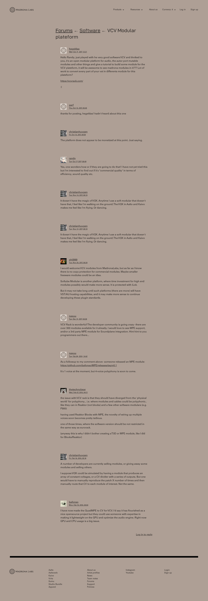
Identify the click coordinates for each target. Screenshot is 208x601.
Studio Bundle (55, 584)
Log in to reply (144, 535)
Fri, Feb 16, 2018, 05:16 (77, 458)
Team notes (92, 579)
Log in (183, 10)
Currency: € (167, 10)
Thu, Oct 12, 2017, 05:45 (78, 108)
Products (117, 10)
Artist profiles (93, 573)
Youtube (130, 573)
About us (153, 10)
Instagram (130, 570)
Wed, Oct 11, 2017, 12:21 (78, 52)
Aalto (51, 570)
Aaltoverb (53, 573)
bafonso (73, 502)
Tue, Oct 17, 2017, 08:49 (77, 162)
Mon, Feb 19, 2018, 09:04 (78, 505)
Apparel (52, 587)
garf (71, 105)
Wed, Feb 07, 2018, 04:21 (78, 393)
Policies (90, 587)
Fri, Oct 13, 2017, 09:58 (77, 135)
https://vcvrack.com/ (71, 81)
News (89, 576)
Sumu (51, 582)
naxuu (72, 316)
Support (91, 584)
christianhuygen (78, 132)
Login (167, 570)
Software (90, 30)
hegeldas (74, 49)
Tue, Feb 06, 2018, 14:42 (78, 356)
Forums (64, 30)
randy (72, 158)
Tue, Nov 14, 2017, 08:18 (78, 195)
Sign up (194, 10)
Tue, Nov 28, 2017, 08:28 (78, 263)
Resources (135, 10)
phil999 (73, 260)
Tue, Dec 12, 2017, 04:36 (78, 319)
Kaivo (51, 576)
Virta (51, 579)
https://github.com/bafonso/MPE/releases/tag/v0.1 (88, 365)
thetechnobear (77, 389)
